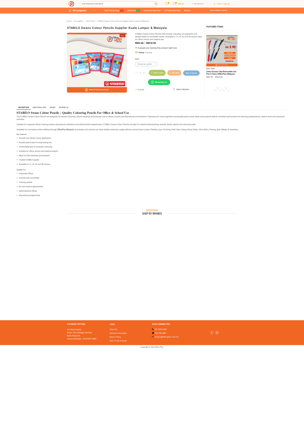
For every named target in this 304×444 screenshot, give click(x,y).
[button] (167, 4)
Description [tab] (23, 107)
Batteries (210, 68)
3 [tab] (148, 263)
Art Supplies (78, 21)
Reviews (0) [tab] (63, 107)
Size (137, 59)
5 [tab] (153, 263)
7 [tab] (158, 263)
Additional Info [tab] (39, 107)
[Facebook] (212, 332)
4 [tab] (151, 263)
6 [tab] (155, 263)
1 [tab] (143, 263)
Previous (64, 238)
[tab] (24, 107)
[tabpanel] (87, 238)
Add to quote (191, 73)
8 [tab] (160, 263)
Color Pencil (90, 21)
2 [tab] (146, 263)
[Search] (156, 3)
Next (240, 238)
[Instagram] (217, 332)
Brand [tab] (52, 107)
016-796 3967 (160, 332)
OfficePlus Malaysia (65, 129)
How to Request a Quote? (218, 10)
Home (69, 21)
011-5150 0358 (161, 328)
